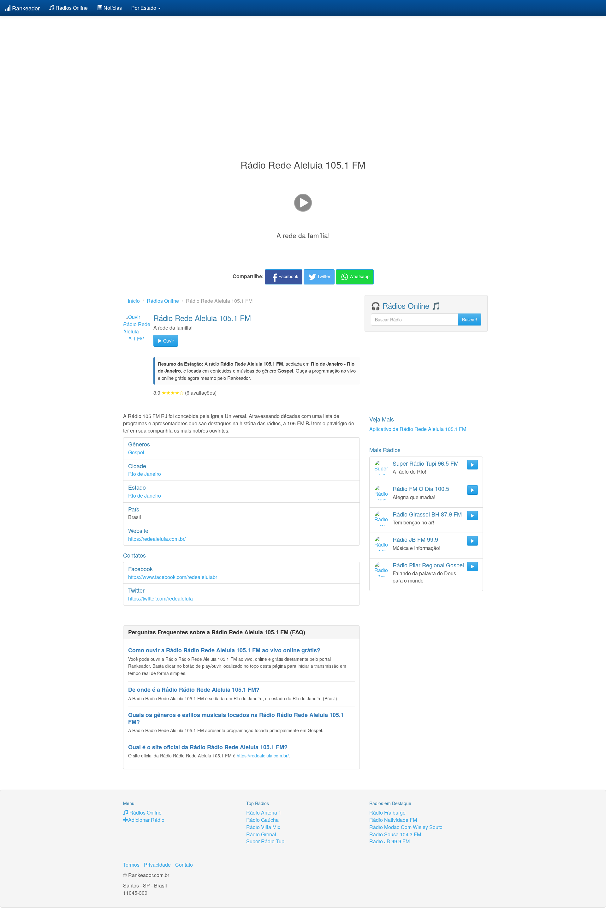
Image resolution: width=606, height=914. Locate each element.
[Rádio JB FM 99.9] (381, 543)
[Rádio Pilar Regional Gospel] (381, 569)
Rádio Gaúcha (262, 819)
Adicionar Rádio (146, 819)
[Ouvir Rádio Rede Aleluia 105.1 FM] (136, 327)
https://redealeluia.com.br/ (157, 538)
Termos (131, 864)
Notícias (112, 7)
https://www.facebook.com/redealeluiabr (172, 577)
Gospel (136, 452)
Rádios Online (71, 7)
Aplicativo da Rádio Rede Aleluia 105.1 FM (417, 429)
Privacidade (157, 864)
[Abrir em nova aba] (303, 202)
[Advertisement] (303, 72)
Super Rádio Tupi (266, 841)
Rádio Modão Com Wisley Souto (406, 827)
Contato (184, 864)
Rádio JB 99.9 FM (389, 841)
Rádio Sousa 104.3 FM (395, 834)
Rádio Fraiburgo (387, 812)
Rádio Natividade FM (393, 819)
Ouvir (168, 341)
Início (134, 300)
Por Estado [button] (144, 7)
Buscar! (469, 319)
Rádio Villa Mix (263, 827)
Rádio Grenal (261, 834)
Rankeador (25, 8)
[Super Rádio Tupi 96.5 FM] (381, 467)
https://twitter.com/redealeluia (160, 598)
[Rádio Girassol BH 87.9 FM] (381, 518)
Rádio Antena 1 (263, 812)
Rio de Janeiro (144, 473)
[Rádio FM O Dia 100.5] (381, 492)
